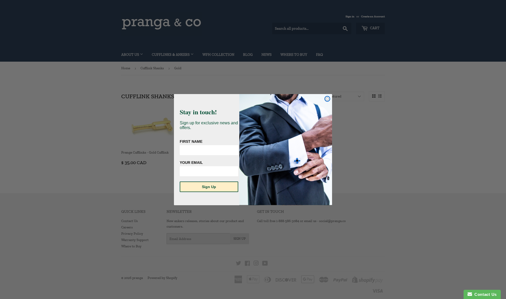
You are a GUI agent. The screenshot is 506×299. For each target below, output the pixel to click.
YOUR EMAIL (191, 162)
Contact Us (484, 294)
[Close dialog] (327, 98)
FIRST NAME (191, 141)
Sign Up (209, 187)
